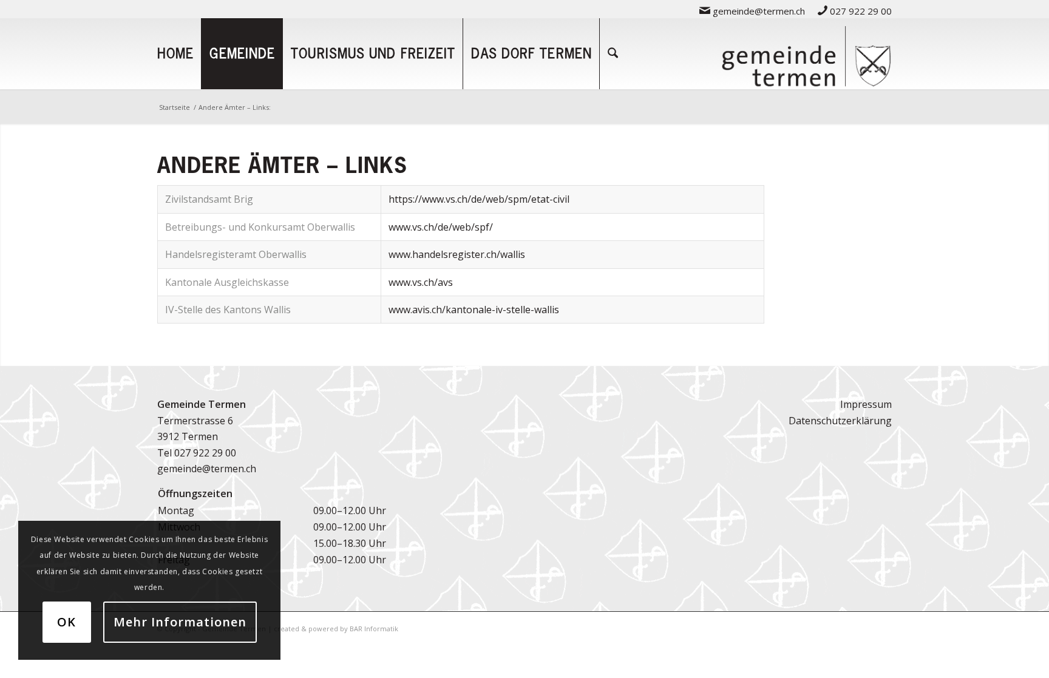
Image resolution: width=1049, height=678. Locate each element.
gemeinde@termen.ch (757, 11)
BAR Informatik (374, 628)
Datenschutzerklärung (840, 420)
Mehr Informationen (180, 622)
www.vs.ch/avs (421, 282)
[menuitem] (752, 10)
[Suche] (613, 53)
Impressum (866, 404)
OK (66, 622)
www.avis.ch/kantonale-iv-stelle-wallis (474, 309)
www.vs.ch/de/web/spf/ (441, 227)
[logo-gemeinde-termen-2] (806, 53)
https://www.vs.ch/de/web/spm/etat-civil (479, 199)
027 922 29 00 (859, 11)
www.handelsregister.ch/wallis (457, 254)
